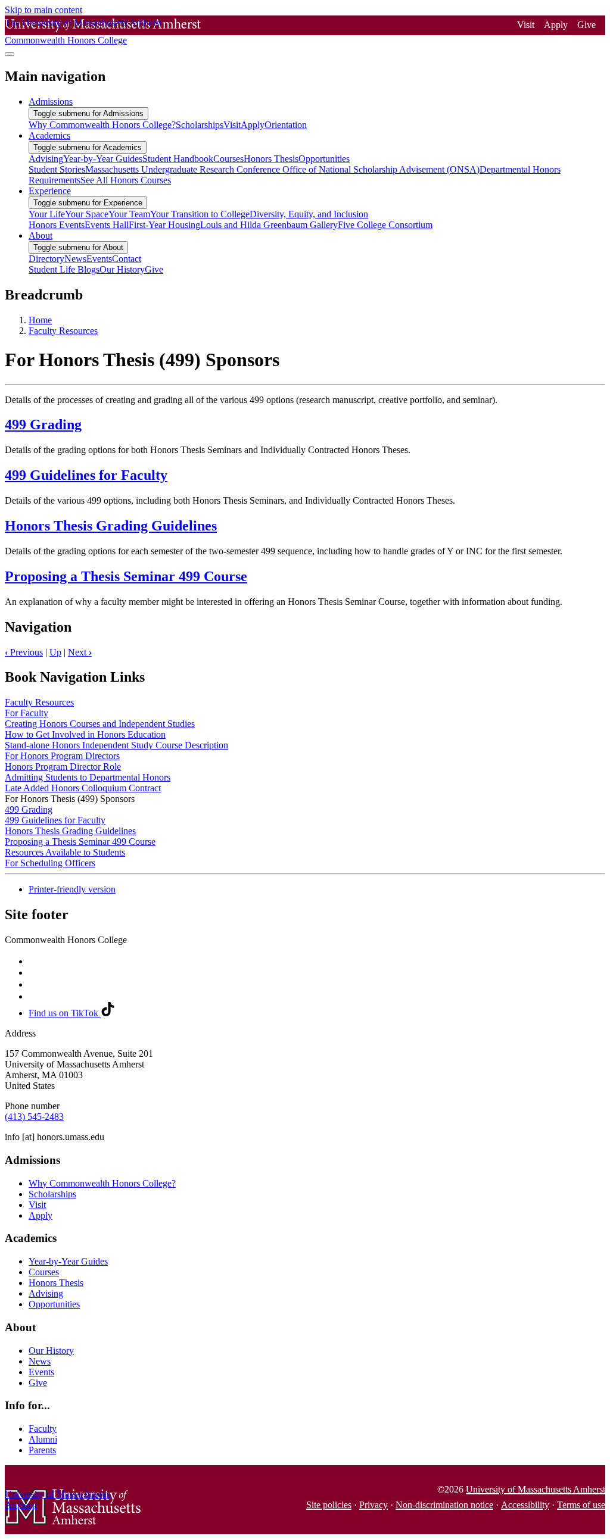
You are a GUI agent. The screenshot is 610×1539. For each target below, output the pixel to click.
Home (40, 320)
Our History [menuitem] (122, 269)
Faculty (43, 1429)
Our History (51, 1351)
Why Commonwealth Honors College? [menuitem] (102, 125)
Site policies (328, 1505)
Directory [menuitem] (46, 259)
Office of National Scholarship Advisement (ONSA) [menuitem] (381, 169)
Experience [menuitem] (50, 191)
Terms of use (581, 1505)
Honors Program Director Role (63, 766)
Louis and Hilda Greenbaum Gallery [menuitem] (269, 225)
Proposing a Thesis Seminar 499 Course (126, 576)
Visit (525, 25)
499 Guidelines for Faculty (86, 475)
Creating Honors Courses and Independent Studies (100, 724)
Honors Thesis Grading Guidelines (111, 525)
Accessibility (525, 1505)
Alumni (43, 1439)
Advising (46, 1293)
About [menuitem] (40, 235)
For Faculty (26, 713)
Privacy (373, 1505)
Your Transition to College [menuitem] (200, 214)
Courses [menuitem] (228, 159)
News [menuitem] (75, 259)
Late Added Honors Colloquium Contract (83, 788)
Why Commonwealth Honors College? (102, 1183)
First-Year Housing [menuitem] (164, 225)
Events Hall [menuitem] (107, 225)
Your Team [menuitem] (129, 214)
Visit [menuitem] (232, 125)
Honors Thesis (56, 1283)
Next (80, 652)
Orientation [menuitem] (285, 125)
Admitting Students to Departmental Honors (87, 777)
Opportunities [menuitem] (324, 159)
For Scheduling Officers (50, 863)
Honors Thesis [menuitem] (271, 159)
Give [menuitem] (154, 269)
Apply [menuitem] (252, 125)
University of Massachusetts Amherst (535, 1489)
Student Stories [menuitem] (57, 169)
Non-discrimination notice (444, 1505)
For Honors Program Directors (62, 756)
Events (41, 1372)
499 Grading (43, 424)
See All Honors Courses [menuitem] (125, 180)
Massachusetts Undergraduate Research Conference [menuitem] (183, 169)
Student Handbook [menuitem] (177, 159)
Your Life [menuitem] (47, 214)
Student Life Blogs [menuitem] (64, 269)
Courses (44, 1272)
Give (586, 25)
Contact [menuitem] (126, 259)
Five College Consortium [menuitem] (385, 225)
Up (55, 652)
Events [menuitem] (99, 259)
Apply (556, 25)
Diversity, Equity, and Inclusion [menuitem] (309, 214)
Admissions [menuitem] (51, 101)
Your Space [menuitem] (86, 214)
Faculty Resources (63, 331)
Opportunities (54, 1304)
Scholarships (52, 1194)
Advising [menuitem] (46, 159)
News (40, 1361)
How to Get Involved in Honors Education (85, 734)
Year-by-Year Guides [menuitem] (102, 159)
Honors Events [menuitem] (57, 225)
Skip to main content (43, 10)
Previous (24, 652)
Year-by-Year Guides (68, 1261)
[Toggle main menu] (9, 54)
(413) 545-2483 (34, 1117)
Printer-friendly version (72, 889)
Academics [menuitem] (49, 135)
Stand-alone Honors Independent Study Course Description (116, 745)
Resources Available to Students (65, 852)
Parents (42, 1450)
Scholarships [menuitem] (199, 125)
